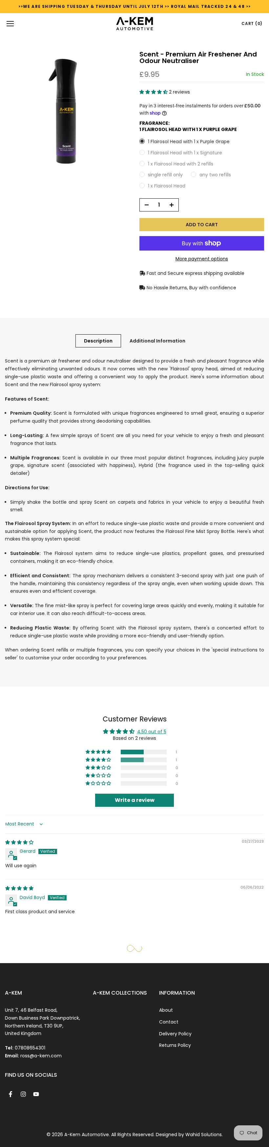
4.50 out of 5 (151, 731)
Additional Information (157, 341)
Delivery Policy (175, 1033)
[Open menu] (10, 23)
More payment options (202, 258)
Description (98, 341)
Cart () (251, 23)
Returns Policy (175, 1045)
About (166, 1010)
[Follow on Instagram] (23, 1094)
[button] (154, 92)
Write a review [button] (135, 800)
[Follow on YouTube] (36, 1094)
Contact (168, 1022)
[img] (19, 842)
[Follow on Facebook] (10, 1094)
